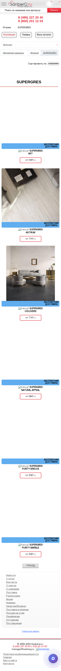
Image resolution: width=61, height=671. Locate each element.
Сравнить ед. (51, 2)
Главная (7, 657)
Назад (31, 565)
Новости (11, 575)
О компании (12, 589)
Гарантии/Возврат (16, 606)
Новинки (10, 603)
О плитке (11, 586)
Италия (34, 53)
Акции (9, 599)
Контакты (11, 582)
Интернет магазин (13, 53)
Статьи (10, 579)
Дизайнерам (13, 616)
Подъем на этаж (15, 613)
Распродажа (13, 596)
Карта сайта (10, 660)
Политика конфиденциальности (21, 654)
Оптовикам (12, 620)
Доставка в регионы (17, 610)
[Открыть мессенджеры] (53, 658)
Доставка (11, 592)
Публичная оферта (30, 631)
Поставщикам (14, 623)
